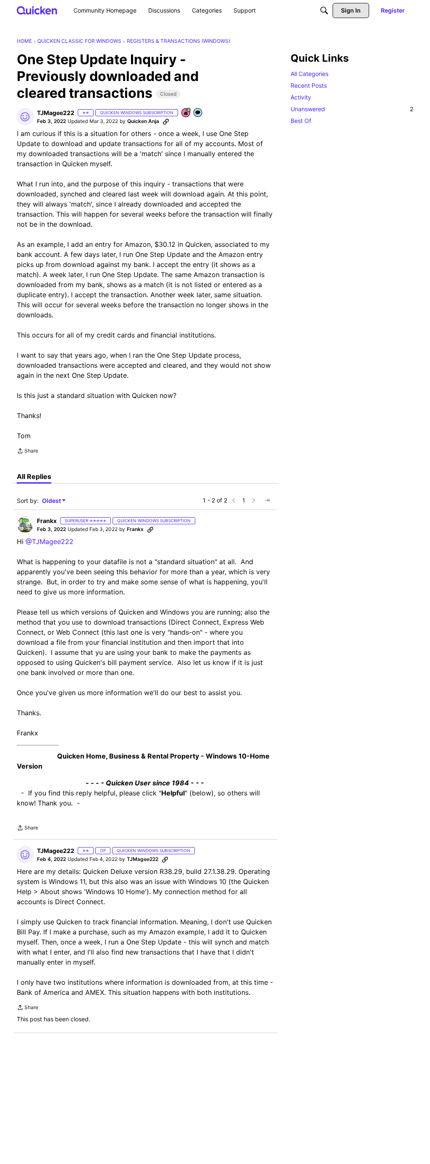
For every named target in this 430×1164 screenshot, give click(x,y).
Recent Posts (309, 85)
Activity (301, 97)
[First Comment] (198, 113)
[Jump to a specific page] (267, 500)
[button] (25, 116)
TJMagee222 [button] (55, 112)
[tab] (34, 476)
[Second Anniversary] (186, 113)
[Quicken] (37, 10)
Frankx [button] (47, 520)
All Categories (309, 73)
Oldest (52, 501)
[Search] (324, 10)
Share (27, 451)
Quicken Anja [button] (143, 121)
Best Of (301, 120)
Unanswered (352, 108)
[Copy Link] (166, 121)
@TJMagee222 (49, 541)
